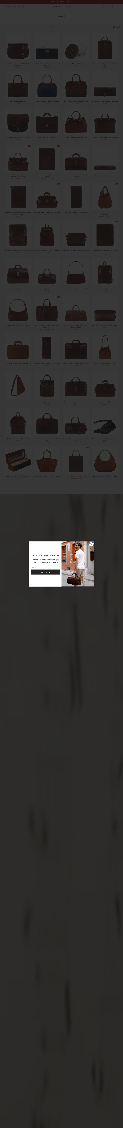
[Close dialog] (91, 544)
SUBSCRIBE (45, 572)
